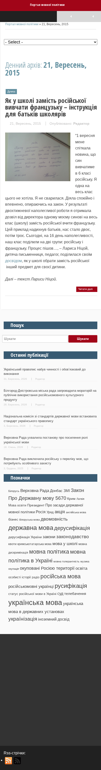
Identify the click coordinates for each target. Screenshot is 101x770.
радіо (35, 577)
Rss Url (9, 760)
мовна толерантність (66, 561)
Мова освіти (17, 505)
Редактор (81, 123)
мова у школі (64, 543)
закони (49, 537)
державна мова (30, 527)
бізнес (13, 519)
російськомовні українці (31, 586)
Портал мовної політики (47, 4)
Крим (71, 499)
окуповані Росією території (47, 568)
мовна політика (49, 551)
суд (60, 593)
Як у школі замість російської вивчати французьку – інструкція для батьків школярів (51, 107)
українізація (22, 619)
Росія (41, 512)
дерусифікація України (25, 537)
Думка (11, 91)
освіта (81, 568)
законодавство (72, 536)
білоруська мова (29, 519)
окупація (13, 568)
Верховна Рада (34, 490)
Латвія (80, 498)
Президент (35, 505)
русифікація (71, 585)
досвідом (13, 261)
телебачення (75, 594)
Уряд (50, 512)
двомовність (54, 519)
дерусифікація (72, 528)
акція (60, 511)
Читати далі (85, 289)
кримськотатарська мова (34, 544)
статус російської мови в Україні (32, 594)
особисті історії (19, 577)
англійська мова (76, 512)
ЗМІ (66, 491)
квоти (12, 544)
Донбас (56, 491)
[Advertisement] (50, 688)
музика (84, 561)
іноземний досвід (53, 619)
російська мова (60, 576)
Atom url (17, 760)
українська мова (35, 602)
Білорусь (13, 491)
